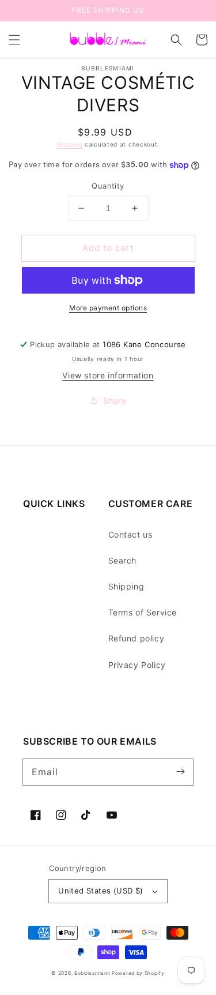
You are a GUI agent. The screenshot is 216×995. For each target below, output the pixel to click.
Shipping (69, 144)
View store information (107, 375)
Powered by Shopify (138, 973)
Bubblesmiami (93, 973)
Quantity (108, 185)
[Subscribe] (180, 771)
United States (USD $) (100, 890)
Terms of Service (142, 612)
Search (122, 560)
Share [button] (115, 400)
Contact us (130, 534)
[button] (14, 39)
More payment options (108, 307)
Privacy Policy (137, 665)
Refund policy (136, 638)
